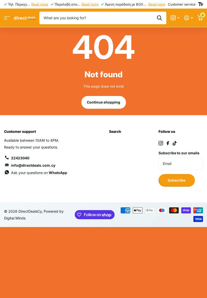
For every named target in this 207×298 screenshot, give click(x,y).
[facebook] (168, 143)
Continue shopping (103, 102)
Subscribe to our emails (179, 153)
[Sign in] (188, 17)
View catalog (7, 18)
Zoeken (159, 18)
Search (115, 131)
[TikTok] (175, 143)
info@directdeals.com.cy (33, 165)
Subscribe (177, 180)
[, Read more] (175, 17)
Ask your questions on (39, 172)
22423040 (20, 158)
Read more (39, 4)
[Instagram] (161, 143)
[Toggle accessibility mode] (200, 4)
